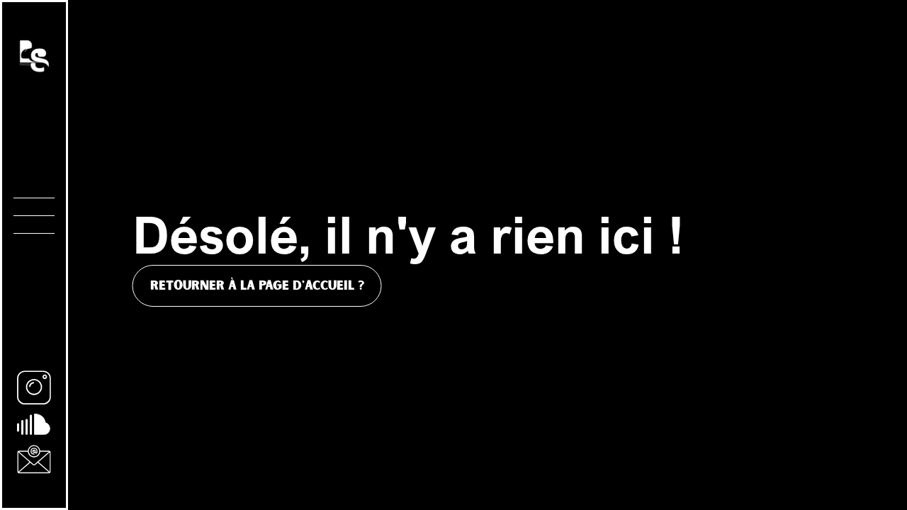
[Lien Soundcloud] (34, 424)
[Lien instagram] (34, 387)
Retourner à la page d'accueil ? (257, 286)
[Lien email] (34, 459)
